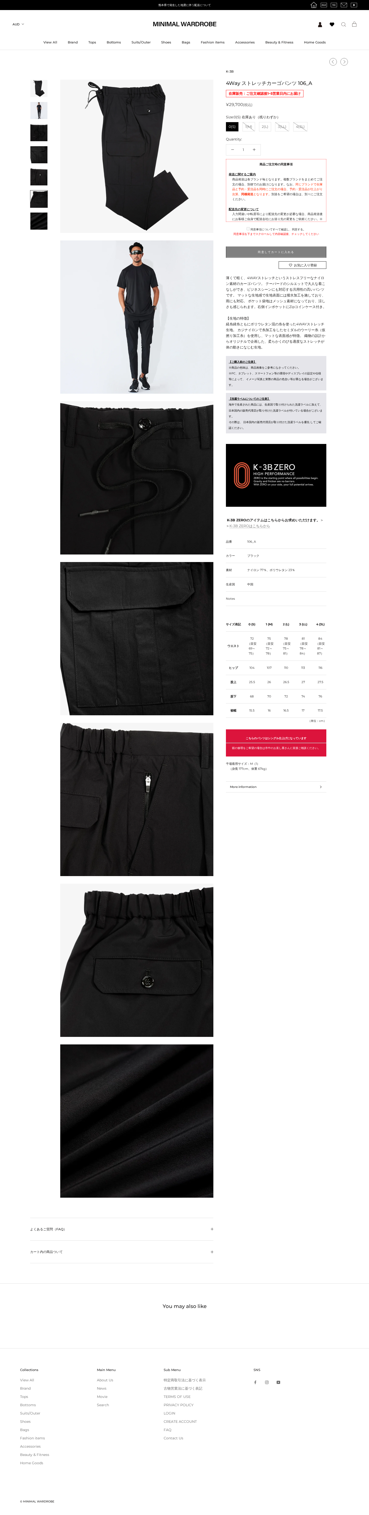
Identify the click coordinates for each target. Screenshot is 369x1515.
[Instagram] (267, 1382)
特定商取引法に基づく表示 (185, 1380)
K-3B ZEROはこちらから (249, 526)
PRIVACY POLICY (179, 1405)
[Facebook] (255, 1382)
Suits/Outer (141, 42)
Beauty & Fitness (279, 42)
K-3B (230, 71)
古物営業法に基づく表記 (183, 1388)
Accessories (245, 42)
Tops (92, 42)
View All (50, 42)
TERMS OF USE (177, 1396)
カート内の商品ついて (46, 1252)
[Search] (343, 24)
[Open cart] (354, 24)
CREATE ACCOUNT (180, 1421)
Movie (102, 1396)
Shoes (166, 42)
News (101, 1388)
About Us (105, 1380)
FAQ (167, 1430)
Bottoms (114, 42)
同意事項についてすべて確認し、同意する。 (278, 229)
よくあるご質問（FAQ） (48, 1229)
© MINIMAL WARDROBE (37, 1501)
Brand (73, 42)
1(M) (248, 126)
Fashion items (213, 42)
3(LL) (282, 126)
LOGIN (169, 1413)
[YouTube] (278, 1382)
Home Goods (315, 42)
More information (243, 787)
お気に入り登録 (305, 265)
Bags (186, 42)
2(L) (265, 126)
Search (103, 1405)
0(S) (232, 126)
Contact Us (173, 1438)
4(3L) (300, 126)
